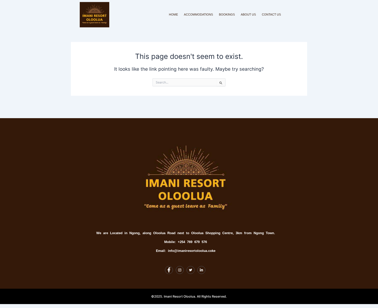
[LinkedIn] (201, 270)
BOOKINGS (227, 14)
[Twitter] (191, 270)
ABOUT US (248, 14)
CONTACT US (271, 14)
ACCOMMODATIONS (198, 14)
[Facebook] (169, 270)
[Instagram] (180, 270)
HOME (173, 14)
